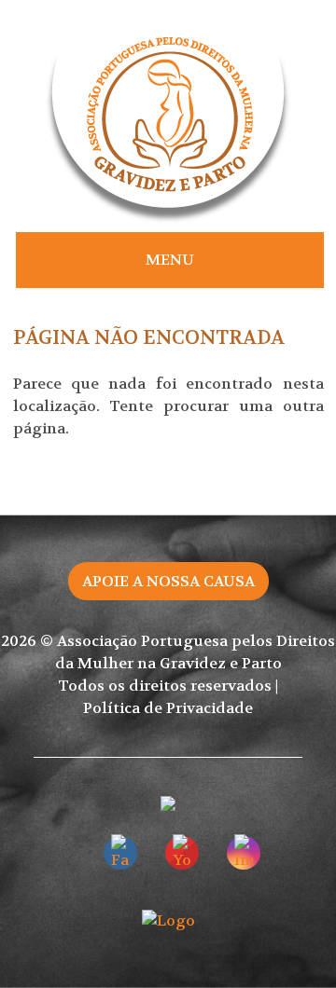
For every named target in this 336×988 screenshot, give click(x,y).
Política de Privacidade (168, 708)
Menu (170, 259)
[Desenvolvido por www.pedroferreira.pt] (168, 920)
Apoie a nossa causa (168, 581)
